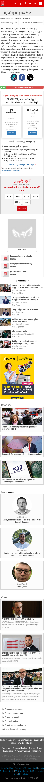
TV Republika (20, 771)
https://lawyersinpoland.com (11, 713)
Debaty (13, 743)
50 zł (18, 196)
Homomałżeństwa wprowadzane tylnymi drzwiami (22, 454)
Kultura (13, 259)
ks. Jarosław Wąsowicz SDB (25, 334)
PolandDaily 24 (24, 774)
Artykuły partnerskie (25, 743)
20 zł (9, 196)
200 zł (35, 196)
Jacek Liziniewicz (21, 302)
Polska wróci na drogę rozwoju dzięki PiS (18, 619)
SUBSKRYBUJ (13, 99)
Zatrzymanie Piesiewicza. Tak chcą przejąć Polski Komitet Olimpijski (25, 298)
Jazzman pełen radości (18, 271)
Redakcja (16, 748)
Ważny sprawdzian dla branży (21, 264)
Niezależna (4, 768)
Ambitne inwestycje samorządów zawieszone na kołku (25, 320)
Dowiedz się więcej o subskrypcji (22, 164)
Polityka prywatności (22, 751)
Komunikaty (38, 740)
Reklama (32, 748)
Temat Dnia (19, 293)
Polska (18, 305)
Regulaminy (36, 751)
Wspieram (22, 209)
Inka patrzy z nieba (19, 331)
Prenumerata (6, 748)
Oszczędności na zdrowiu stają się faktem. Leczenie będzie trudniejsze (18, 480)
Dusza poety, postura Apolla (21, 256)
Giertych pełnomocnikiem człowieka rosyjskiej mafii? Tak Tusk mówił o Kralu (27, 286)
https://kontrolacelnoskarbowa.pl (13, 725)
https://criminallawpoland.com (12, 709)
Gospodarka (20, 327)
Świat (17, 315)
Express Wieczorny (25, 740)
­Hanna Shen (20, 312)
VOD (24, 768)
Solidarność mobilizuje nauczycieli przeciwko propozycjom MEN (25, 342)
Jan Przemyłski (21, 290)
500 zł (17, 202)
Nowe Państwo (15, 768)
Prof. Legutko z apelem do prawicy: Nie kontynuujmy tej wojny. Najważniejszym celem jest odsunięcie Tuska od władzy (22, 688)
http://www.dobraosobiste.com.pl (13, 729)
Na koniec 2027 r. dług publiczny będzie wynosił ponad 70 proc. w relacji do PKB (20, 654)
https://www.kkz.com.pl (9, 717)
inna (26, 202)
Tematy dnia (6, 405)
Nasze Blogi (32, 768)
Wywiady (4, 597)
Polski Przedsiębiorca (8, 740)
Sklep (16, 774)
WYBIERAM (11, 133)
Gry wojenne (22, 586)
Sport (18, 337)
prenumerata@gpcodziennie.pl (10, 170)
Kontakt (24, 748)
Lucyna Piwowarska (22, 324)
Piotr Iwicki (22, 249)
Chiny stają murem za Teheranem (25, 309)
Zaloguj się (30, 141)
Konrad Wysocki (22, 584)
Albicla (29, 771)
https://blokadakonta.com (10, 721)
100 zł (26, 196)
